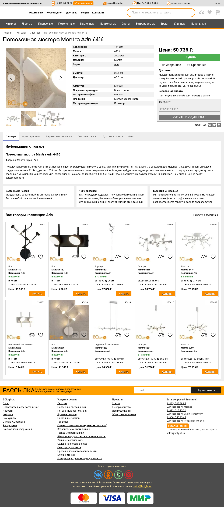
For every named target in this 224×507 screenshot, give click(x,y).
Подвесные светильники (71, 407)
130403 (213, 302)
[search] (190, 13)
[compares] (31, 256)
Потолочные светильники (72, 410)
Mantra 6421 (101, 269)
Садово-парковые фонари (72, 443)
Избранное (173, 65)
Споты (126, 23)
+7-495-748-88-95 (64, 3)
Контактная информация (17, 429)
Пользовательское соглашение (21, 407)
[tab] (11, 136)
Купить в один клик (189, 117)
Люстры (27, 23)
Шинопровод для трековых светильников (81, 436)
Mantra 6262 (101, 347)
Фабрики (8, 414)
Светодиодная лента (69, 447)
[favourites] (40, 256)
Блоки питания (66, 454)
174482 (84, 224)
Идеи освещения (121, 410)
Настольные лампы (68, 418)
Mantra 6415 (187, 269)
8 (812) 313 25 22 (176, 410)
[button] (60, 78)
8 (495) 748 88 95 (176, 403)
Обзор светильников (124, 414)
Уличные (179, 23)
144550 (170, 224)
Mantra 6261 (144, 347)
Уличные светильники (70, 440)
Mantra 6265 (14, 347)
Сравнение (198, 65)
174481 (127, 224)
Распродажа (10, 425)
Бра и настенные (66, 414)
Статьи (116, 403)
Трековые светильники (70, 432)
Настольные (108, 23)
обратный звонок (83, 3)
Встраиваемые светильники (73, 429)
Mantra (118, 60)
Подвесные (45, 23)
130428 (84, 302)
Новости (8, 410)
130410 (170, 302)
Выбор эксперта (121, 407)
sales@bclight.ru (115, 3)
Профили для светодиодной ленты (77, 451)
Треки (164, 23)
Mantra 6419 (14, 269)
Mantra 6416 (144, 269)
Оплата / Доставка (14, 421)
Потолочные (66, 23)
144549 (213, 224)
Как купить (9, 418)
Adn (116, 64)
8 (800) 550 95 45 (176, 417)
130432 (40, 302)
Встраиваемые (145, 23)
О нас (6, 403)
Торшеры (62, 421)
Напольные (198, 23)
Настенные (87, 23)
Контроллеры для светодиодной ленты (79, 458)
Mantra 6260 (187, 347)
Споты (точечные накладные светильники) (82, 425)
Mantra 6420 (57, 269)
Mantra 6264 (57, 347)
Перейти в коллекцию (205, 214)
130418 (127, 302)
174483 (40, 224)
